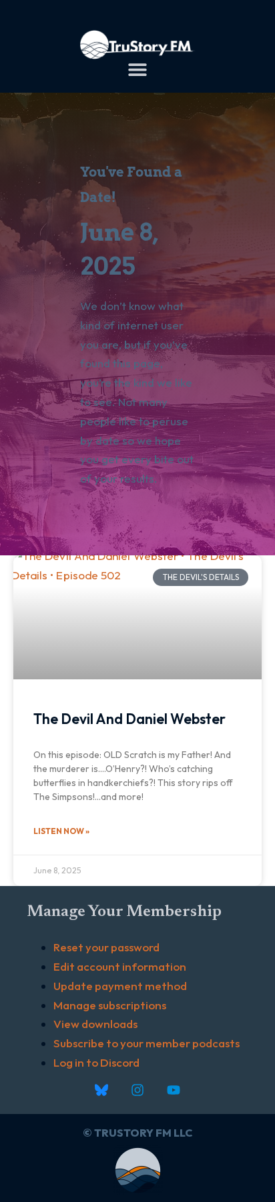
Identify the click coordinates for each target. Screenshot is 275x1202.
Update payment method (120, 986)
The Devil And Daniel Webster (129, 718)
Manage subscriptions (109, 1005)
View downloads (95, 1024)
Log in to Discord (96, 1062)
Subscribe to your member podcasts (146, 1043)
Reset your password (106, 947)
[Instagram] (137, 1090)
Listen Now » (61, 831)
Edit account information (119, 966)
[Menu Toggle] (137, 69)
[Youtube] (173, 1090)
